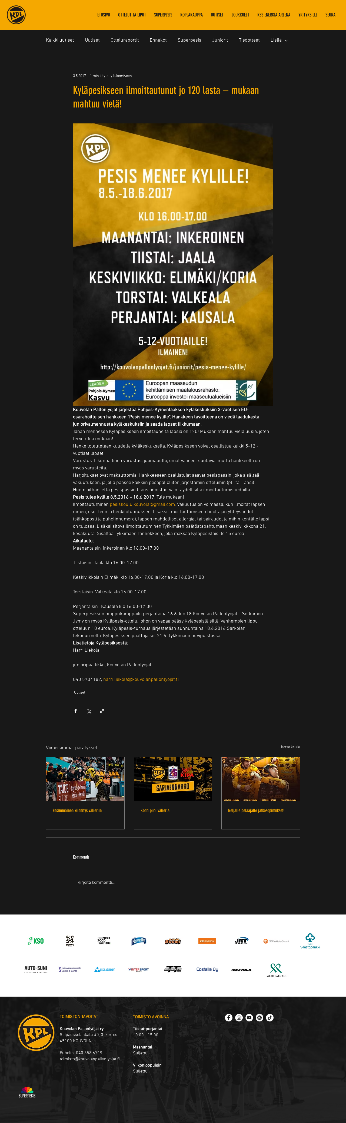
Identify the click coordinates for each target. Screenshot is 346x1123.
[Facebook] (228, 1017)
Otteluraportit (125, 40)
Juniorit (220, 40)
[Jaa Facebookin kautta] (75, 711)
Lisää (276, 40)
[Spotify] (259, 1017)
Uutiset (92, 40)
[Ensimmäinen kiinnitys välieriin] (85, 779)
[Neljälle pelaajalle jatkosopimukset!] (261, 779)
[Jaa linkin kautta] (102, 711)
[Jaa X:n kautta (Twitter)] (88, 711)
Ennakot (158, 40)
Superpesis (189, 40)
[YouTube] (249, 1017)
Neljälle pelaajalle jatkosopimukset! (256, 810)
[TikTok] (270, 1017)
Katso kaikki (290, 747)
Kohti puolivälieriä (155, 810)
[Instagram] (239, 1017)
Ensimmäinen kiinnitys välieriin (77, 810)
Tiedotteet (249, 40)
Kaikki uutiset (60, 40)
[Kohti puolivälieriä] (173, 779)
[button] (240, 14)
